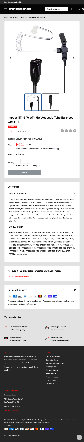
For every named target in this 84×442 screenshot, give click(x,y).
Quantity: (11, 163)
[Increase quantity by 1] (29, 161)
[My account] (79, 9)
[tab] (42, 193)
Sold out (24, 172)
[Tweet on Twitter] (70, 130)
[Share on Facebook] (62, 130)
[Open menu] (5, 9)
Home (6, 17)
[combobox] (56, 9)
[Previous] (10, 58)
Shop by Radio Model (53, 357)
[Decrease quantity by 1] (18, 161)
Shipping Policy (51, 367)
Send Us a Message (11, 410)
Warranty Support (52, 370)
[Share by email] (74, 130)
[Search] (71, 9)
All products (14, 17)
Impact (10, 131)
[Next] (73, 58)
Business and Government (55, 363)
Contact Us (50, 384)
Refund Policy (51, 373)
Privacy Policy (51, 380)
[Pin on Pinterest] (66, 130)
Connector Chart (52, 360)
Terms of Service (52, 377)
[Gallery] (42, 67)
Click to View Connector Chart (18, 277)
